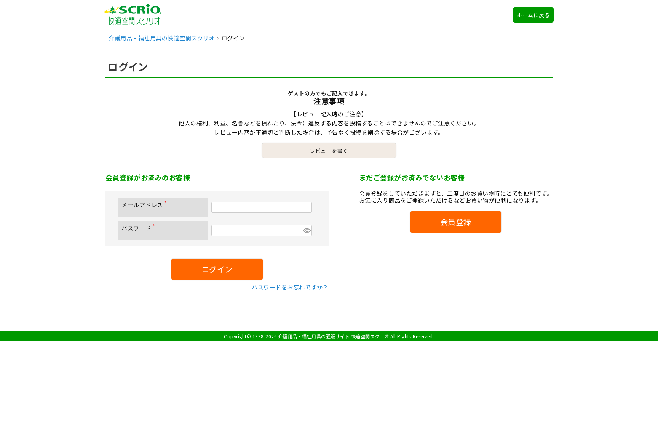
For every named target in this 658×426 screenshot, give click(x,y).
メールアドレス (145, 205)
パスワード (139, 228)
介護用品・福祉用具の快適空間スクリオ (162, 38)
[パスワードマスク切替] (306, 230)
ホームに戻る (533, 15)
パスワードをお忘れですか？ (290, 287)
